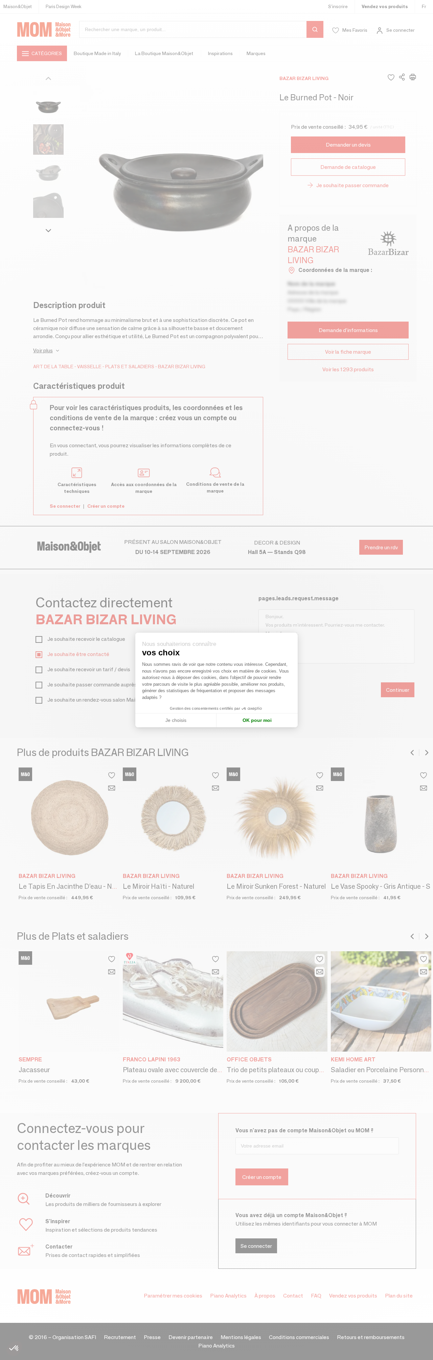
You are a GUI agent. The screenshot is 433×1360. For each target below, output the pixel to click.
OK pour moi (257, 720)
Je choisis (175, 720)
